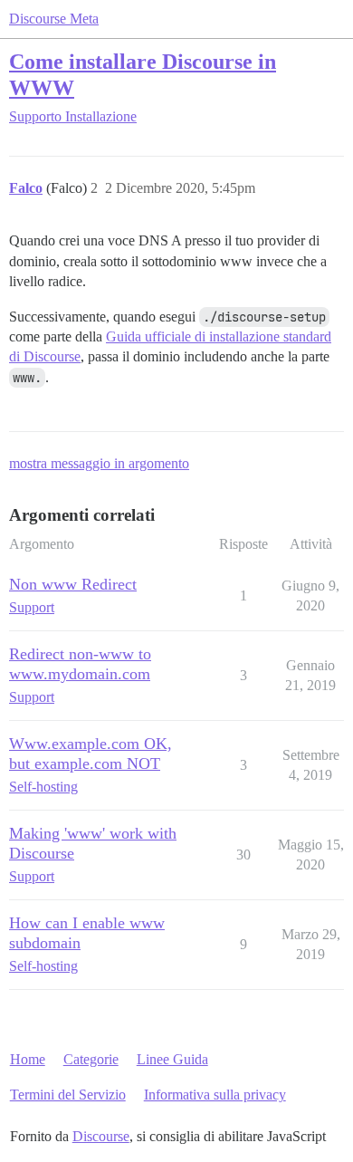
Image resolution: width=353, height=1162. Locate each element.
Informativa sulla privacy (215, 1094)
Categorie (91, 1059)
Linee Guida (172, 1059)
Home (27, 1059)
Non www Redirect (73, 584)
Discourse (100, 1136)
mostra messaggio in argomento (99, 463)
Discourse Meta (54, 18)
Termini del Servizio (68, 1094)
